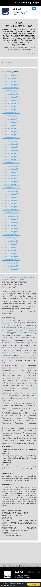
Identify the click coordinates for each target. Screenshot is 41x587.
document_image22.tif (11, 144)
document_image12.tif (11, 113)
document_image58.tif (11, 256)
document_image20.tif (11, 138)
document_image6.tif (10, 94)
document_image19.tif (11, 134)
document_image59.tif (11, 260)
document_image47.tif (11, 222)
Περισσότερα (12, 585)
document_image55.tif (11, 247)
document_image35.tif (11, 185)
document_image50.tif (11, 231)
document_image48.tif (11, 225)
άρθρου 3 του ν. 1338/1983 (16, 353)
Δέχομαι (34, 584)
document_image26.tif (11, 156)
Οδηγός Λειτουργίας (11, 566)
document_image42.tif (11, 206)
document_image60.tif (11, 263)
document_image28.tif (11, 163)
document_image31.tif (11, 172)
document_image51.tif (11, 235)
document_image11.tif (11, 109)
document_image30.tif (11, 169)
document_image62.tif (11, 269)
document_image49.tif (11, 228)
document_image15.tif (11, 122)
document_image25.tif (11, 153)
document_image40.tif (11, 200)
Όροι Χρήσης (25, 566)
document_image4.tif (10, 88)
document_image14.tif (11, 119)
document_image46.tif (11, 219)
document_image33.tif (11, 178)
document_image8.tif (10, 100)
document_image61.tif (11, 266)
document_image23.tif (11, 147)
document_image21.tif (11, 141)
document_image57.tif (11, 253)
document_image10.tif (11, 106)
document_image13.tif (11, 116)
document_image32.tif (11, 175)
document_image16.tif (11, 125)
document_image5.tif (10, 91)
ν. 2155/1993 (23, 365)
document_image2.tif (10, 81)
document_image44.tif (11, 213)
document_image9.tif (10, 103)
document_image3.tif (10, 84)
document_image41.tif (11, 203)
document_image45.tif (11, 216)
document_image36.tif (11, 188)
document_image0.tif (10, 75)
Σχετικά (36, 566)
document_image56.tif (11, 250)
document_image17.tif (11, 128)
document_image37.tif (11, 191)
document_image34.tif (11, 181)
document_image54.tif (11, 244)
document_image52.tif (11, 238)
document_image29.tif (11, 166)
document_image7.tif (10, 97)
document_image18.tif (11, 131)
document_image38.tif (11, 194)
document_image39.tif (11, 197)
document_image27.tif (11, 159)
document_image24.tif (11, 150)
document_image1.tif (10, 78)
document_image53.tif (11, 241)
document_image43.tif (11, 210)
